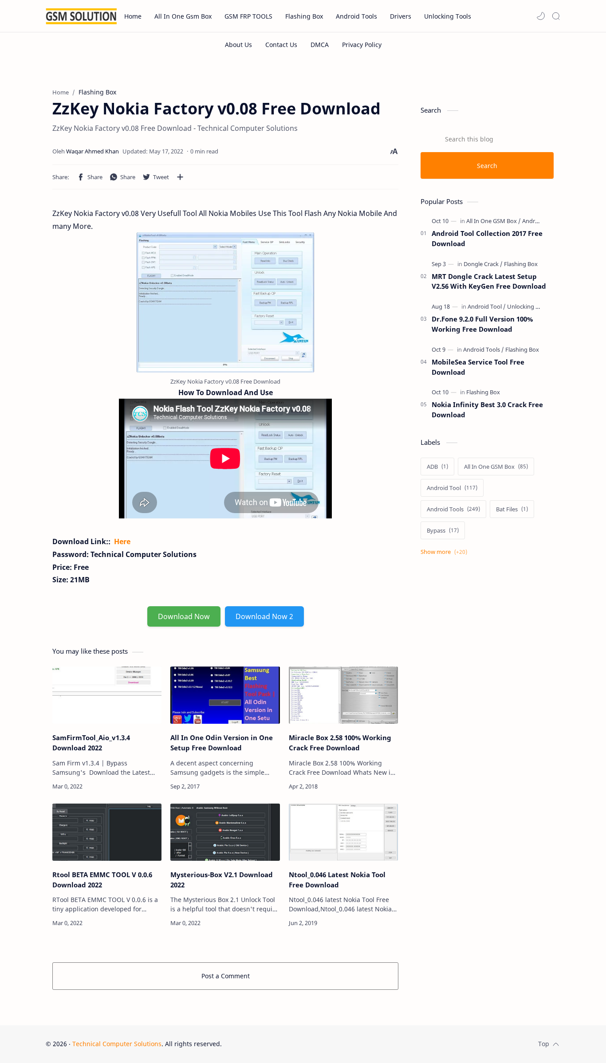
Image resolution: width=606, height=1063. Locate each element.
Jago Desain (281, 1043)
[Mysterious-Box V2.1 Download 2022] (224, 832)
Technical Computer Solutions (116, 1043)
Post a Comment (225, 976)
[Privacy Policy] (362, 44)
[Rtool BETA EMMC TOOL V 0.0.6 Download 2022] (106, 832)
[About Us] (238, 44)
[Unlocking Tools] (528, 306)
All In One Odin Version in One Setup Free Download (221, 742)
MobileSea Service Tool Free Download (478, 367)
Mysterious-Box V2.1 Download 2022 (221, 879)
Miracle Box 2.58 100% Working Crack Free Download (340, 742)
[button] (540, 16)
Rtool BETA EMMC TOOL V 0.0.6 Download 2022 (102, 879)
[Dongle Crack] (483, 264)
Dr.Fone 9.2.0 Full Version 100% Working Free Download (482, 323)
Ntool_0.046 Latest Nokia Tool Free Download (337, 879)
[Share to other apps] (180, 177)
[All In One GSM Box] (493, 221)
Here (122, 541)
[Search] (556, 16)
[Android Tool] (487, 306)
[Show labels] (446, 552)
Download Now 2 (264, 616)
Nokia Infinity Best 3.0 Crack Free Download (487, 409)
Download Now (184, 616)
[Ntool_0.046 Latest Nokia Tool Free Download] (343, 832)
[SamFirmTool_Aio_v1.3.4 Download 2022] (106, 695)
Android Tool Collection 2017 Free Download (487, 238)
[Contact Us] (281, 44)
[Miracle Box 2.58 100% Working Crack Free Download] (343, 695)
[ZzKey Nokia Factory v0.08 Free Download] (225, 302)
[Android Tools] (540, 221)
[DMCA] (320, 44)
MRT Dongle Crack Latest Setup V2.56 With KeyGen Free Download (489, 281)
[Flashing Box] (521, 264)
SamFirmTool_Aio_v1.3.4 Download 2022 (91, 742)
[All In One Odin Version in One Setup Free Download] (224, 695)
